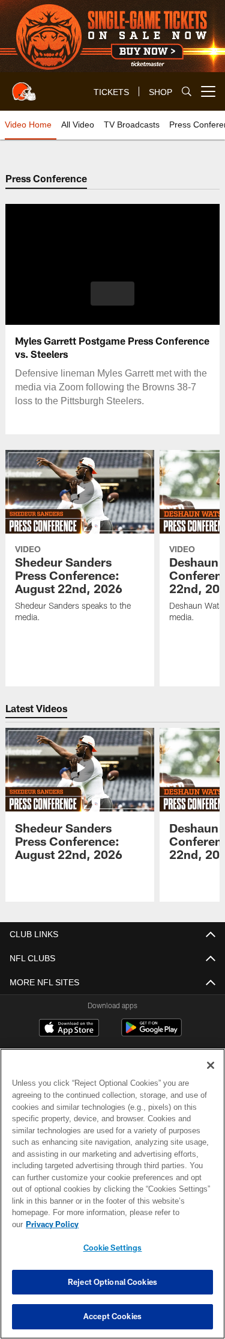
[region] (112, 1199)
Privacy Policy (144, 1224)
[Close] (210, 1077)
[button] (112, 294)
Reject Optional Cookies (112, 1282)
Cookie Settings (112, 1247)
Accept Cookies (112, 1316)
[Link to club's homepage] (24, 86)
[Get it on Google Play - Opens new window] (151, 1033)
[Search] (186, 92)
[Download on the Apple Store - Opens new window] (69, 1029)
